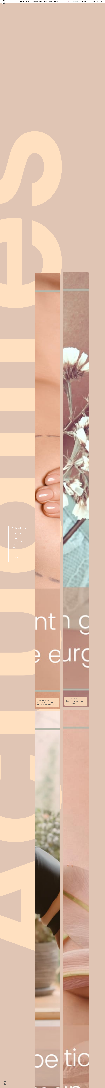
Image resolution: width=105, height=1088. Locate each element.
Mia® (68, 1)
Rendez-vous (97, 1)
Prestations (48, 1)
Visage (14, 547)
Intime (13, 544)
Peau (13, 551)
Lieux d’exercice (37, 1)
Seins (13, 554)
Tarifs (56, 1)
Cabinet (14, 538)
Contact (83, 1)
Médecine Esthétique (19, 541)
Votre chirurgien (24, 1)
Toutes (14, 560)
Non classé (15, 557)
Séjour (62, 1)
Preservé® (75, 1)
